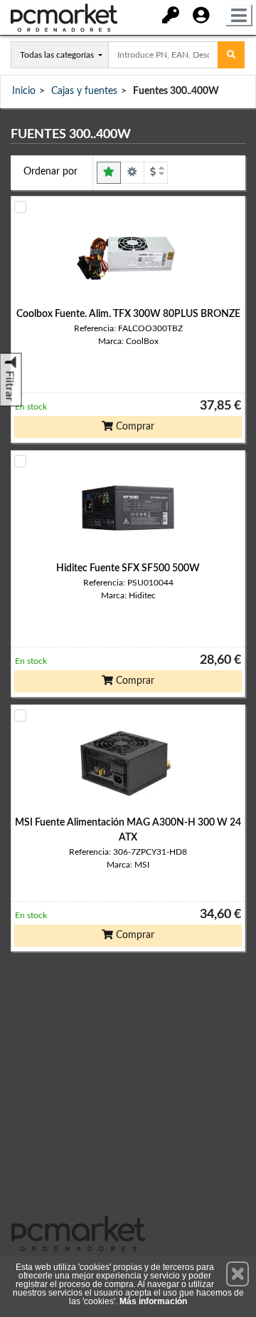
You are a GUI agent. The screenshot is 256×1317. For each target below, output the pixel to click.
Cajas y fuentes (84, 91)
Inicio (24, 91)
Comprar (133, 427)
